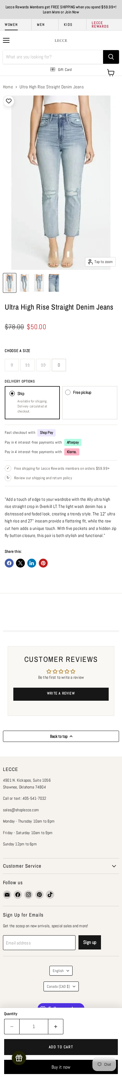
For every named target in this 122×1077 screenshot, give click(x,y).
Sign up (89, 942)
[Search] (111, 57)
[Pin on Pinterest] (43, 563)
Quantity (10, 1013)
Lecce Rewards (100, 24)
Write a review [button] (61, 693)
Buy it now (61, 1067)
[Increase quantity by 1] (55, 1026)
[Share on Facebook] (9, 563)
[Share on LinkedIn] (31, 563)
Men (41, 24)
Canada (58, 986)
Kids (68, 24)
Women (11, 24)
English (58, 970)
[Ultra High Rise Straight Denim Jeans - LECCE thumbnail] (9, 282)
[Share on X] (20, 563)
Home (8, 86)
